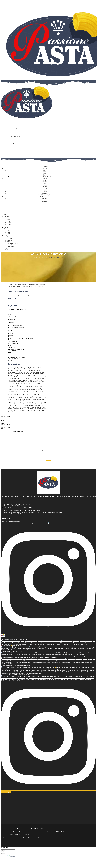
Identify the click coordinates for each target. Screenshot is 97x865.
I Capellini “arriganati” (10, 509)
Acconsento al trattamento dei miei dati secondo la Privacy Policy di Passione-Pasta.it (49, 456)
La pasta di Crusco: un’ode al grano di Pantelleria (18, 507)
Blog (37, 258)
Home (34, 258)
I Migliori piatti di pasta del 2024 (13, 506)
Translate (12, 856)
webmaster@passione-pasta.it (30, 838)
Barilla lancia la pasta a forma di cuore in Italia (17, 504)
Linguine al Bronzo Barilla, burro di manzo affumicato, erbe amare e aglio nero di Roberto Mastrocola (33, 512)
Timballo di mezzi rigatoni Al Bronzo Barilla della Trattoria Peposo (22, 510)
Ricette (40, 258)
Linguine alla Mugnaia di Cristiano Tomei (15, 514)
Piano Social (16, 838)
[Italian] (1, 205)
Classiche (45, 258)
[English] (2, 205)
